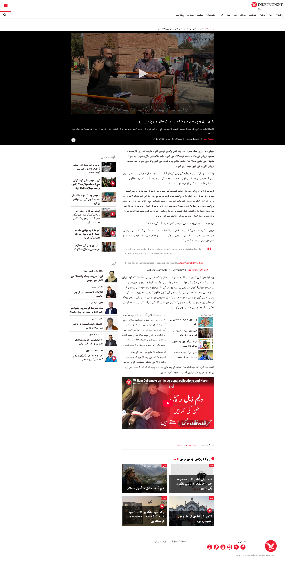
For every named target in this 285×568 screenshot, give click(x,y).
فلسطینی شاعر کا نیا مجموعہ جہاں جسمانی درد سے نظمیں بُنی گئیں (194, 483)
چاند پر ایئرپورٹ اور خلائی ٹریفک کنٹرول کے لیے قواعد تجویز (86, 169)
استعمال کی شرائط (179, 541)
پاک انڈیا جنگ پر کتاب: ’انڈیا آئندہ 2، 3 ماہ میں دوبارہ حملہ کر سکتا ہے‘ (145, 516)
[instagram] (229, 547)
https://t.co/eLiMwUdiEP (190, 263)
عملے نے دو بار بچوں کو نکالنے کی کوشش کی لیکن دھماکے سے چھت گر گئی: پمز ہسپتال (86, 217)
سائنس (200, 15)
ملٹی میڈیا (210, 15)
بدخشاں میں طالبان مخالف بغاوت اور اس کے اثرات (89, 342)
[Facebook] (243, 547)
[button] (142, 73)
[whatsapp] (209, 547)
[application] (142, 73)
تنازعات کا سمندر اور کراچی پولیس (88, 294)
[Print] (73, 140)
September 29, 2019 (198, 270)
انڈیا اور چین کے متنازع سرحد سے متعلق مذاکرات (87, 247)
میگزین (190, 15)
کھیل (229, 15)
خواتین (263, 15)
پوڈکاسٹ (180, 15)
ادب (205, 28)
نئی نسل (252, 15)
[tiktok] (216, 547)
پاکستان (279, 15)
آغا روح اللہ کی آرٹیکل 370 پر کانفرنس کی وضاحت (87, 358)
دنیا (270, 15)
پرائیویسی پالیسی (159, 541)
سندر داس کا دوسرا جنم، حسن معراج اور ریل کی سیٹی (185, 355)
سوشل (243, 15)
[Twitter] (236, 547)
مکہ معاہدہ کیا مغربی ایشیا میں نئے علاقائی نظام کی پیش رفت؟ (86, 310)
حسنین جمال (208, 139)
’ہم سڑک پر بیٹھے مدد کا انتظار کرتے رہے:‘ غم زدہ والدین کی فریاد (87, 234)
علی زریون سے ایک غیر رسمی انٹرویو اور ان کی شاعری (185, 333)
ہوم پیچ (211, 28)
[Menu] (5, 6)
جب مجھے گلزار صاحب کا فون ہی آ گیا (183, 322)
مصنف (180, 445)
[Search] (5, 15)
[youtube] (222, 547)
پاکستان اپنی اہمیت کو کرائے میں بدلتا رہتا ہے (88, 326)
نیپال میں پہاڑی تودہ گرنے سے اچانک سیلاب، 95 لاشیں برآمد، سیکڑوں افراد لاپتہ (85, 184)
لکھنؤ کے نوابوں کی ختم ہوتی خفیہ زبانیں (194, 518)
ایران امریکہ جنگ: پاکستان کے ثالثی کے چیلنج (87, 278)
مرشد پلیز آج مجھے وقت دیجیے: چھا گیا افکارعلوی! (184, 344)
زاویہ (221, 15)
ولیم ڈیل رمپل (191, 445)
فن (235, 15)
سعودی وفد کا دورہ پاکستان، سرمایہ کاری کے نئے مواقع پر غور (85, 199)
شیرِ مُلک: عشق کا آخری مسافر (145, 488)
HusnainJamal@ (193, 139)
